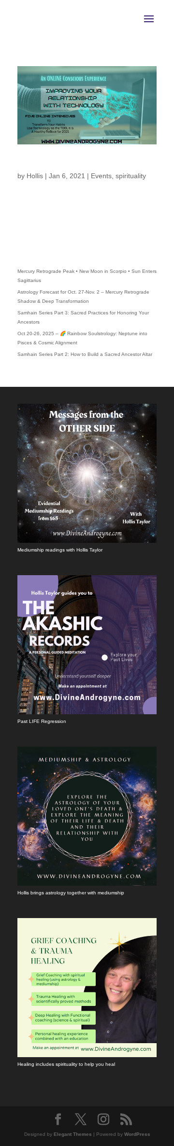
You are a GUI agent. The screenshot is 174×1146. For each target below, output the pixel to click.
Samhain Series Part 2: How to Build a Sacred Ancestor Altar (84, 354)
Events (101, 176)
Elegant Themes (73, 1134)
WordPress (137, 1134)
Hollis (35, 176)
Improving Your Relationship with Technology (85, 164)
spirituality (131, 176)
